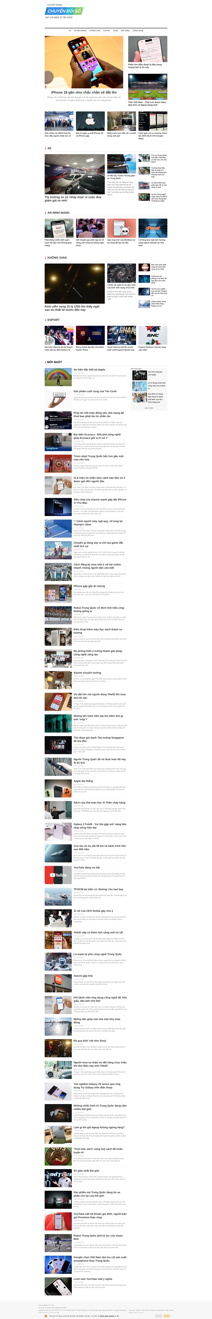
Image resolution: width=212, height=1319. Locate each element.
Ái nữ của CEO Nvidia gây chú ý (93, 911)
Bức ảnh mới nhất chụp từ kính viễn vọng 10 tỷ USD (158, 267)
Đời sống (125, 31)
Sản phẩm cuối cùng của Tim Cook (95, 391)
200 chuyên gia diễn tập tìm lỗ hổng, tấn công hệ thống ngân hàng (90, 243)
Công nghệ (138, 31)
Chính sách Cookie (107, 1316)
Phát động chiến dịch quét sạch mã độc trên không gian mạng (58, 243)
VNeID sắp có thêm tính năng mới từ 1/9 (98, 932)
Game (115, 31)
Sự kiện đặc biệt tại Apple (89, 369)
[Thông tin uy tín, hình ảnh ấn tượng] (64, 18)
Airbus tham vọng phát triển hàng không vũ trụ (158, 303)
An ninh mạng (80, 31)
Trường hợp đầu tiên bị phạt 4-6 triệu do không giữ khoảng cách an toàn (158, 172)
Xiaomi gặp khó (83, 975)
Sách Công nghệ (136, 369)
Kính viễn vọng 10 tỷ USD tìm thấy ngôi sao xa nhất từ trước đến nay (72, 308)
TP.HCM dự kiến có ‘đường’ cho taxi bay (98, 889)
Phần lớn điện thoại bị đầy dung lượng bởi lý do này (145, 65)
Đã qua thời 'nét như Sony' (90, 1040)
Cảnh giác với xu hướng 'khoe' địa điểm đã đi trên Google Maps (153, 136)
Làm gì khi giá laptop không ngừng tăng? (99, 1127)
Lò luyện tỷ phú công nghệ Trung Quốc (98, 954)
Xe (70, 31)
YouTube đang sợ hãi (87, 867)
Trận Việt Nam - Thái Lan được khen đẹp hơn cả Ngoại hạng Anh (147, 103)
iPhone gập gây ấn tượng (89, 586)
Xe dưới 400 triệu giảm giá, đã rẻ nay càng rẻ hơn (159, 185)
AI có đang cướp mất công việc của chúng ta (156, 385)
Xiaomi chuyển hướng (87, 672)
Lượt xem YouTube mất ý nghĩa (93, 1279)
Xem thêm (149, 408)
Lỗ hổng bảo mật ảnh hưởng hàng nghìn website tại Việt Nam (152, 243)
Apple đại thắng (83, 781)
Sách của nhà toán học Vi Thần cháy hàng (99, 802)
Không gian (94, 31)
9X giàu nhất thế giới (86, 1170)
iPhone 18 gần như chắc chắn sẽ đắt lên (84, 92)
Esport (106, 31)
